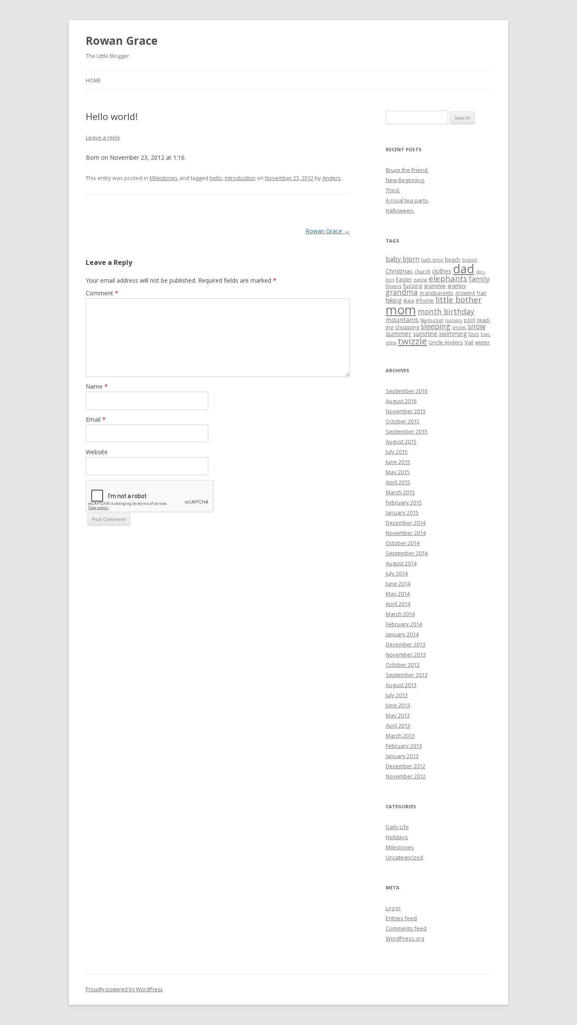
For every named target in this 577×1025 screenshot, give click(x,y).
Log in (393, 908)
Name (97, 386)
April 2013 (398, 725)
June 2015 (398, 462)
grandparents (436, 292)
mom (401, 309)
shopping (407, 327)
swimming (453, 334)
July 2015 (397, 451)
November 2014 (406, 533)
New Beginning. (405, 180)
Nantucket (432, 320)
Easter (404, 279)
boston (469, 260)
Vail (469, 342)
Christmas (399, 271)
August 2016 (401, 401)
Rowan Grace (122, 40)
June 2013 (398, 705)
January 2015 (402, 512)
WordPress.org (405, 938)
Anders (331, 178)
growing (465, 292)
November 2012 (406, 776)
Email (96, 419)
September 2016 (406, 391)
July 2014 (397, 573)
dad (463, 269)
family (479, 279)
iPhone (425, 300)
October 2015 (402, 421)
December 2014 (405, 522)
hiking (394, 300)
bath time (432, 260)
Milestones (164, 178)
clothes (441, 271)
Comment (102, 293)
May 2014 (398, 593)
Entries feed (401, 918)
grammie (435, 285)
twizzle (412, 341)
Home (93, 80)
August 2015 (401, 441)
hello (216, 178)
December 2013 (405, 644)
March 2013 (400, 735)
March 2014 (400, 614)
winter (482, 342)
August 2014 (401, 563)
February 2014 (404, 624)
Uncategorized (404, 857)
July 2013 (397, 695)
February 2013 (404, 746)
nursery (453, 320)
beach (452, 259)
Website (97, 452)
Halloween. (400, 210)
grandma (402, 292)
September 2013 (406, 675)
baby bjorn (402, 259)
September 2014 (406, 553)
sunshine (425, 334)
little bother (458, 299)
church (422, 271)
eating (420, 280)
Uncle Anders (446, 342)
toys (473, 333)
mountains (402, 319)
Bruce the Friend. (407, 170)
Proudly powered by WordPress (124, 989)
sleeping (436, 326)
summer (398, 333)
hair (482, 293)
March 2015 (400, 492)
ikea (408, 300)
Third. (393, 190)
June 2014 (398, 583)
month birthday (446, 311)
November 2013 (406, 654)
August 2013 (401, 685)
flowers (393, 286)
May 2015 (398, 472)
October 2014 (402, 543)
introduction (240, 178)
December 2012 (405, 766)
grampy (456, 285)
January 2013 (402, 756)
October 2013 (402, 664)
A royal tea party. (407, 200)
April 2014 (398, 604)
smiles (459, 327)
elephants (448, 278)
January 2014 (402, 634)
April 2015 (398, 482)
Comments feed (406, 928)
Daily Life (397, 827)
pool (469, 319)
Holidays (397, 837)
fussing (412, 285)
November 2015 (406, 411)
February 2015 (404, 502)
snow (476, 326)
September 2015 (406, 431)
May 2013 (398, 715)
